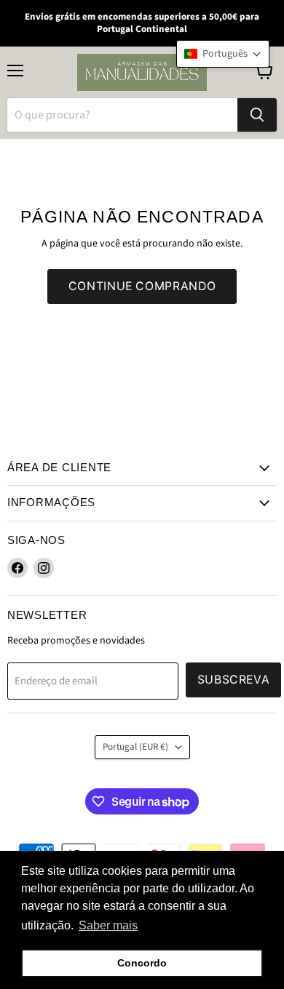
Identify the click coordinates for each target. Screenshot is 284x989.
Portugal (135, 746)
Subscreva (233, 679)
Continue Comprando (142, 286)
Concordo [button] (142, 963)
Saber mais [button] (108, 925)
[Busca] (257, 115)
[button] (223, 54)
